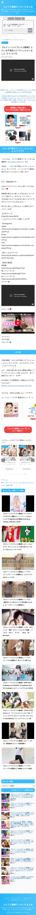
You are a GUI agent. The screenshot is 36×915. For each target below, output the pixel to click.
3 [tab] (11, 474)
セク (11, 482)
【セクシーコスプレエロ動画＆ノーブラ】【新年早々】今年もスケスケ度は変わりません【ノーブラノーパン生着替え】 (17, 602)
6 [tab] (19, 474)
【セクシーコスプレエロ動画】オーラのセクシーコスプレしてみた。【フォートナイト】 (22, 804)
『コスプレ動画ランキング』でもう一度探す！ (18, 430)
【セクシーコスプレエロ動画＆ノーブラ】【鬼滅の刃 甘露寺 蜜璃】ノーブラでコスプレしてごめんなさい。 (22, 860)
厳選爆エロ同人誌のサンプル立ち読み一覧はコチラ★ (18, 109)
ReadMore (9, 469)
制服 (11, 485)
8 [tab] (25, 474)
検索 (5, 19)
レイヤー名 (11, 19)
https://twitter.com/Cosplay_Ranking (17, 386)
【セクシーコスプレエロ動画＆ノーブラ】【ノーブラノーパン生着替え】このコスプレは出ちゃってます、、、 (17, 574)
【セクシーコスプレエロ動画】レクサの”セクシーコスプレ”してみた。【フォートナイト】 (22, 832)
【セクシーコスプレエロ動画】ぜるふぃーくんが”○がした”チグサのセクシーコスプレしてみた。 (22, 850)
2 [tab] (8, 474)
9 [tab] (28, 474)
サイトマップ (23, 900)
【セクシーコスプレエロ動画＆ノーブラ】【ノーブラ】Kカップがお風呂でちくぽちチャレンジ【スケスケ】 (22, 870)
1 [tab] (5, 474)
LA (4, 482)
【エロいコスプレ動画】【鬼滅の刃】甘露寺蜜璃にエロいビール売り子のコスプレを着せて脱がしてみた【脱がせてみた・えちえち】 (22, 824)
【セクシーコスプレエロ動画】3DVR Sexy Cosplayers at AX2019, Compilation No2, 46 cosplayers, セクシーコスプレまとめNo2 (18, 685)
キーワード (18, 19)
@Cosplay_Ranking (15, 162)
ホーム (6, 898)
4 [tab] (14, 474)
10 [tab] (30, 474)
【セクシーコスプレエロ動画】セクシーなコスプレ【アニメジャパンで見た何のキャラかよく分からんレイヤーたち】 (17, 546)
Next (33, 460)
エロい (7, 482)
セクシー (5, 479)
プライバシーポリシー (16, 898)
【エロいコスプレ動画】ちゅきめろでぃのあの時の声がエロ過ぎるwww (22, 878)
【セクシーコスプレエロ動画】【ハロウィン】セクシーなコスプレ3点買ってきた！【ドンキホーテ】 (22, 841)
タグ (23, 19)
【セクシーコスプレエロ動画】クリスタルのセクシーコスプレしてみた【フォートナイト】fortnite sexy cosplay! (22, 796)
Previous (3, 460)
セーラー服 (22, 482)
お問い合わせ (14, 900)
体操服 (7, 485)
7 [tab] (22, 474)
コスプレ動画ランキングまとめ (18, 7)
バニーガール (28, 482)
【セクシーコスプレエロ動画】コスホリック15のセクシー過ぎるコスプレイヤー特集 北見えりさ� (22, 814)
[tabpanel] (9, 459)
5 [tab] (17, 474)
